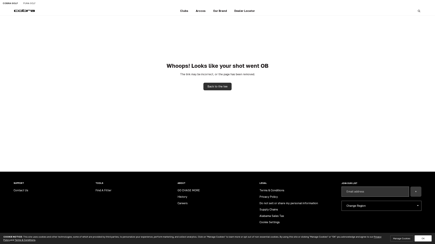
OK (423, 238)
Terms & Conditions (271, 190)
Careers (183, 203)
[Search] (419, 11)
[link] (184, 11)
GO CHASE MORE (189, 190)
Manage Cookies (401, 238)
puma (29, 3)
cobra (10, 3)
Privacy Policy (268, 196)
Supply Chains (268, 209)
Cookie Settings (269, 222)
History (182, 196)
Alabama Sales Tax (271, 216)
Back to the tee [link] (217, 86)
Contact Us (21, 190)
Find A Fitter (103, 190)
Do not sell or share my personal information (288, 203)
